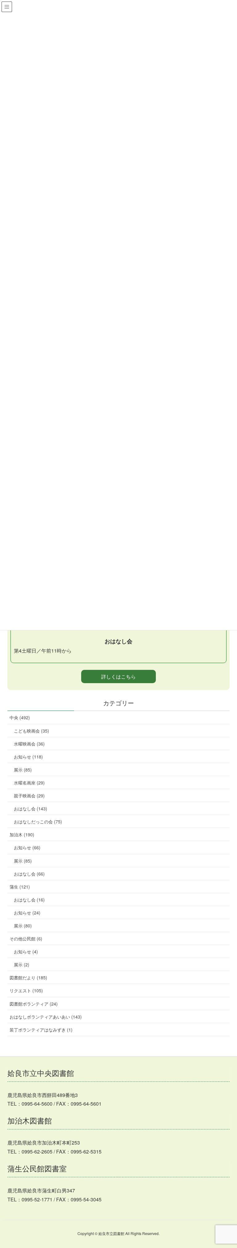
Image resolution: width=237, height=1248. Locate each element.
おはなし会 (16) (29, 900)
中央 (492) (20, 717)
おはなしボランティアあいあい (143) (46, 1017)
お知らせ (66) (27, 847)
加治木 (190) (22, 834)
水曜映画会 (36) (29, 744)
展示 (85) (23, 770)
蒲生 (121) (20, 887)
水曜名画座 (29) (29, 782)
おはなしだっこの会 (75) (38, 821)
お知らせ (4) (26, 951)
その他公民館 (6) (26, 938)
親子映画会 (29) (29, 795)
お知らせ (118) (28, 757)
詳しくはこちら (118, 676)
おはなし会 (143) (30, 808)
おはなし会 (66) (29, 874)
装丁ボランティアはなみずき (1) (41, 1030)
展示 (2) (21, 964)
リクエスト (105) (26, 990)
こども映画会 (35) (31, 731)
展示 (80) (23, 925)
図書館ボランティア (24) (34, 1004)
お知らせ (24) (27, 913)
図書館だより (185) (28, 977)
